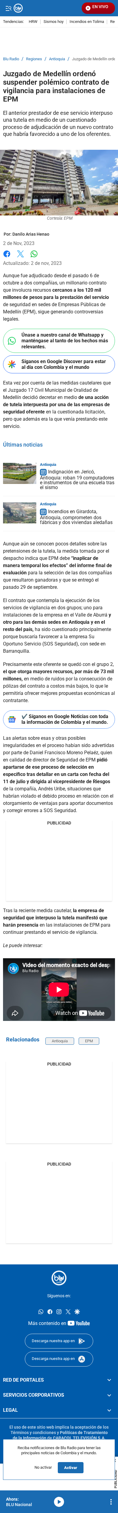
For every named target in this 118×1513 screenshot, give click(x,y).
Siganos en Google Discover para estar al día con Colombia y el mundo (63, 364)
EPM (89, 1041)
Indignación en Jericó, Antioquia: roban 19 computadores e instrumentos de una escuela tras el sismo (77, 480)
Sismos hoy (54, 22)
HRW (33, 22)
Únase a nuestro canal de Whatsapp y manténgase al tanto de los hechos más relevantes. (64, 340)
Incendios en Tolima (87, 22)
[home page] (59, 1277)
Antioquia (57, 59)
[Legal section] (109, 1410)
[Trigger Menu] (8, 8)
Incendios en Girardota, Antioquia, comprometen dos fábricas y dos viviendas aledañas (76, 517)
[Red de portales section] (109, 1380)
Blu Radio (11, 59)
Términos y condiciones (33, 1432)
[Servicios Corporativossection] (109, 1395)
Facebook (7, 257)
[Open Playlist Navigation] (111, 1502)
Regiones (34, 59)
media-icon (59, 1502)
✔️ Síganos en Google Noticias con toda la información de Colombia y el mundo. (64, 719)
